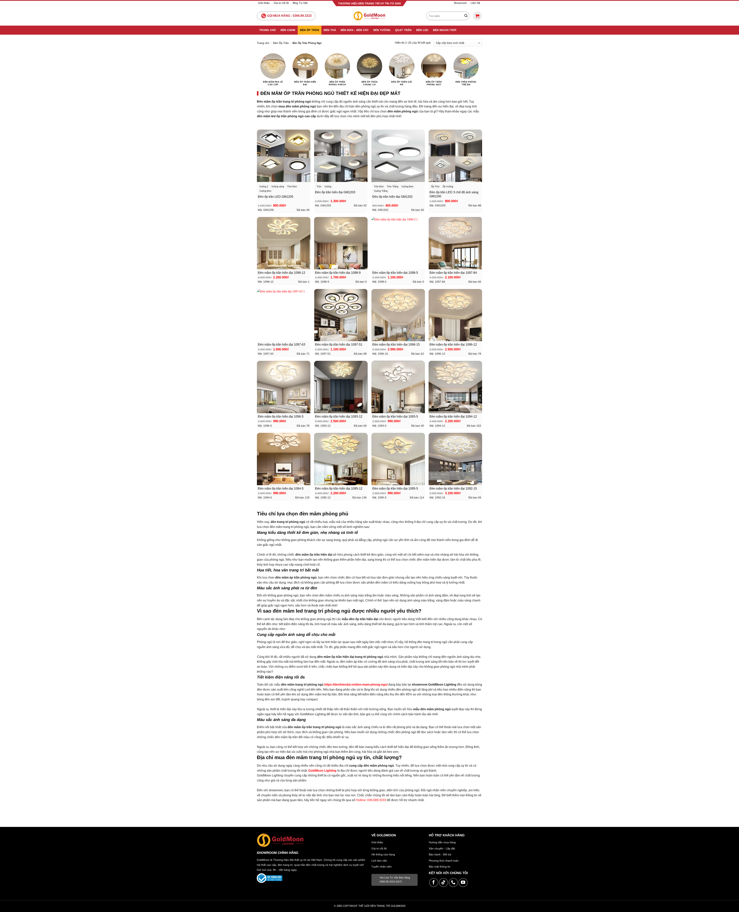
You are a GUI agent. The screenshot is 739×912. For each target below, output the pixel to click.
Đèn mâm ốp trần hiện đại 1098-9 (338, 272)
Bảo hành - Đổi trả (440, 854)
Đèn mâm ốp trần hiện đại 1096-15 (396, 344)
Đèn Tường (382, 30)
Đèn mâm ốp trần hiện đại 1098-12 (281, 272)
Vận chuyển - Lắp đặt (442, 848)
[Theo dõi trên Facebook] (433, 882)
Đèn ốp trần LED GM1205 (275, 196)
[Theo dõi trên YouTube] (463, 882)
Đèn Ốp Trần (309, 30)
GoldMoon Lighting (322, 770)
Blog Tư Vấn (300, 2)
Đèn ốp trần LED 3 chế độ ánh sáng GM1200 (454, 194)
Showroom (460, 2)
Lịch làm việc (379, 860)
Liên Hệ (475, 2)
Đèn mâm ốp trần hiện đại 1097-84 (453, 272)
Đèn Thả (330, 30)
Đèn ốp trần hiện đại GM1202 (392, 196)
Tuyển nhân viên (381, 866)
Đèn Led (422, 30)
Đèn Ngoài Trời (444, 30)
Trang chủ (263, 42)
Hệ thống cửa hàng (383, 854)
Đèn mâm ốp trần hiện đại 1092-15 (453, 488)
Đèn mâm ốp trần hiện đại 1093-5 (395, 416)
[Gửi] (466, 16)
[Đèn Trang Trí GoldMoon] (369, 16)
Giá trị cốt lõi (281, 2)
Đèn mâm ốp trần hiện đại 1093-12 (338, 416)
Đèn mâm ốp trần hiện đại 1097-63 (281, 344)
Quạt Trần (403, 30)
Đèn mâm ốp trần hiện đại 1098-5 (395, 272)
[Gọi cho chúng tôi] (453, 882)
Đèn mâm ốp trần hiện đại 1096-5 (280, 416)
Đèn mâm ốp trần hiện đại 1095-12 (338, 488)
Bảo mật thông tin (439, 866)
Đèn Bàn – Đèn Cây (355, 30)
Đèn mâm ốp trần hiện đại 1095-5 (395, 488)
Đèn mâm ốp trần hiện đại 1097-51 (338, 344)
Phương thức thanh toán (444, 860)
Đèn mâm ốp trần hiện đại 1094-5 (280, 488)
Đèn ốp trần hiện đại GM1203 (335, 192)
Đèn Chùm (288, 30)
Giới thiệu (264, 2)
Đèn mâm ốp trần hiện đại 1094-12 (453, 416)
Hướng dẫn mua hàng (442, 842)
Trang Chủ (267, 30)
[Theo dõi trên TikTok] (443, 882)
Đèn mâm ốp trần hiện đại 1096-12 (453, 344)
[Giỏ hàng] (477, 16)
